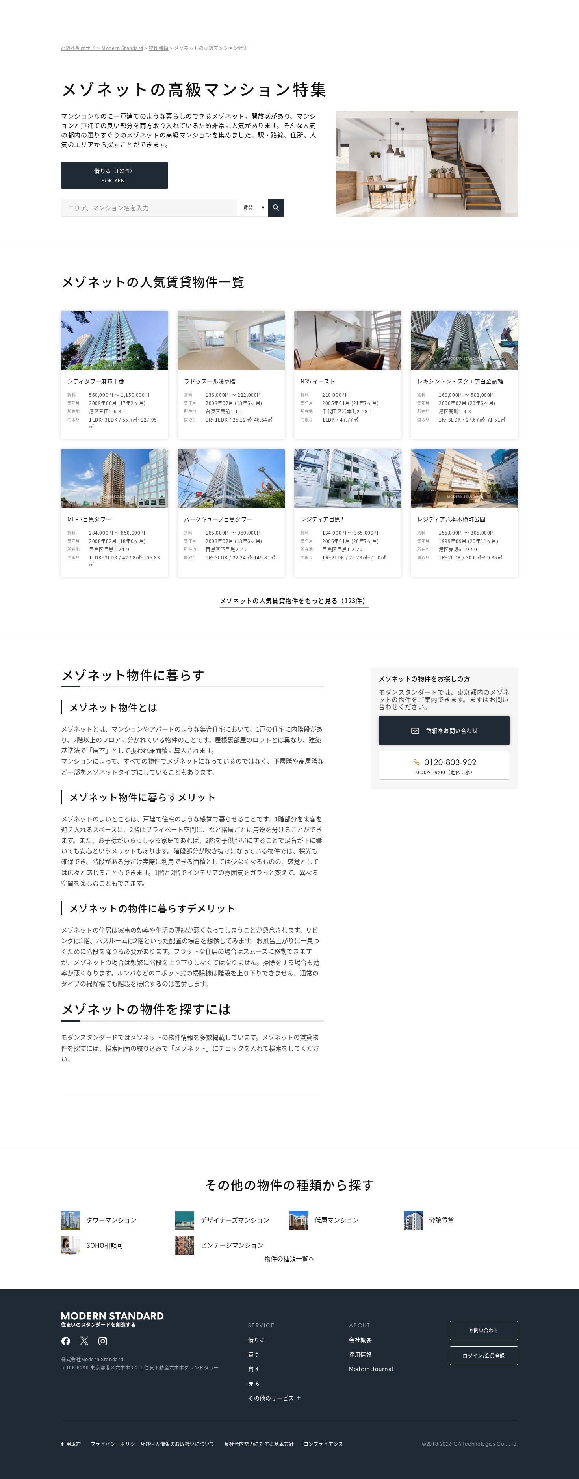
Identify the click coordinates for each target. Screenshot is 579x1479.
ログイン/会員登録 (484, 1355)
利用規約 (71, 1443)
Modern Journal (371, 1369)
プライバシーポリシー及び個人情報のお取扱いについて (153, 1443)
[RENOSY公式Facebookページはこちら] (66, 1341)
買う (254, 1354)
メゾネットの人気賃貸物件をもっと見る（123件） (294, 600)
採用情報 (360, 1354)
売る (254, 1383)
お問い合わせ (484, 1330)
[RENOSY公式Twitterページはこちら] (84, 1340)
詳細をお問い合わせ (452, 730)
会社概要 (360, 1339)
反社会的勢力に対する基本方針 (259, 1443)
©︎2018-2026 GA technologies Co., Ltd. (470, 1444)
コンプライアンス (323, 1443)
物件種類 (159, 48)
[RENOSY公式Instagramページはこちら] (103, 1341)
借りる (256, 1339)
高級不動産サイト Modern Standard (102, 48)
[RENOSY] (131, 1316)
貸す (254, 1369)
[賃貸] (252, 208)
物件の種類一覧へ (289, 1258)
